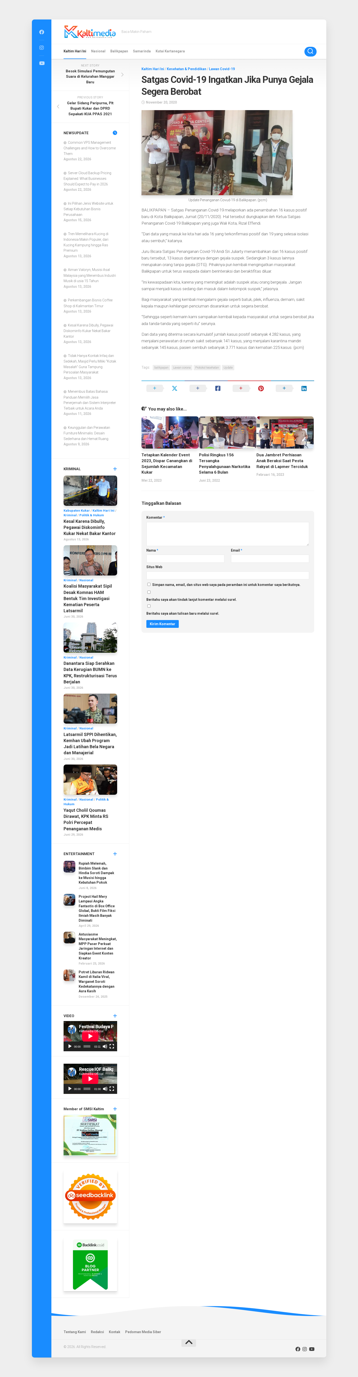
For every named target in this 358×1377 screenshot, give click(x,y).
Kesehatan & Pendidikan (186, 69)
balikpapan (161, 367)
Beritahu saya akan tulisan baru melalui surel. (182, 613)
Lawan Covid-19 (222, 69)
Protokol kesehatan (207, 367)
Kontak (114, 1332)
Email (236, 550)
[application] (90, 1036)
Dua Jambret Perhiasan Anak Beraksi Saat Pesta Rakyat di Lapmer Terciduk (282, 460)
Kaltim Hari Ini (75, 51)
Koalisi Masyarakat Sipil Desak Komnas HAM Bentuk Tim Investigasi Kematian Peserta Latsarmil (88, 598)
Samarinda (142, 51)
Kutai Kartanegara (170, 51)
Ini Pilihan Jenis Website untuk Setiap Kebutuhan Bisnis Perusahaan (88, 209)
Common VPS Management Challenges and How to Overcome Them (90, 148)
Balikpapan (119, 51)
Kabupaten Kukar (77, 510)
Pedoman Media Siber (143, 1332)
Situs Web (154, 567)
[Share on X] (163, 388)
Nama (152, 550)
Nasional (98, 51)
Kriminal (70, 515)
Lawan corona (182, 367)
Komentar (155, 517)
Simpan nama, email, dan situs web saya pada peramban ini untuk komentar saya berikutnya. (226, 585)
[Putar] (69, 1046)
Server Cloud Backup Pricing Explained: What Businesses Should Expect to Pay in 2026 (87, 178)
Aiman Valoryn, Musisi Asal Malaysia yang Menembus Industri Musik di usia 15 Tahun (90, 275)
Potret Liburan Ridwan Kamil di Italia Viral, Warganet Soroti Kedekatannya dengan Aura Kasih (96, 981)
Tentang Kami (75, 1332)
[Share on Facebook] (206, 388)
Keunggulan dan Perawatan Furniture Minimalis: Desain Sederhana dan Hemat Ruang (87, 433)
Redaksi (97, 1332)
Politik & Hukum (91, 515)
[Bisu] (105, 1046)
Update (228, 367)
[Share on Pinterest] (249, 388)
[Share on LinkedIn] (292, 388)
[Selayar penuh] (111, 1046)
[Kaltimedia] (41, 32)
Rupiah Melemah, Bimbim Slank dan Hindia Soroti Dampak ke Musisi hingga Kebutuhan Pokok (96, 872)
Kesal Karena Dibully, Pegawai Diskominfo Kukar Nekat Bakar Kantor (88, 330)
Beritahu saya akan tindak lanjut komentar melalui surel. (191, 600)
